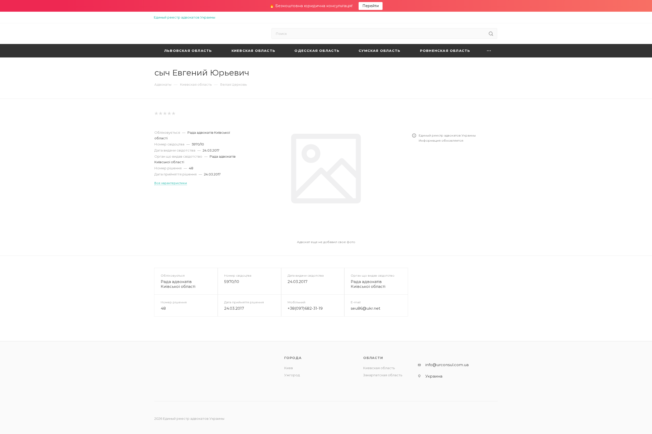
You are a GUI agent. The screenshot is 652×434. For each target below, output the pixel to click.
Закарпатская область (382, 375)
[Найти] (491, 33)
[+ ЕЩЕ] (489, 50)
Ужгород (292, 375)
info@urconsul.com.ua (447, 364)
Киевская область (379, 368)
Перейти (370, 6)
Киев (288, 368)
